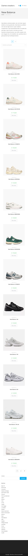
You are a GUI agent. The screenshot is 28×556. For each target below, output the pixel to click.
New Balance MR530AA (14, 179)
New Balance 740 (14, 319)
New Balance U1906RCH (14, 144)
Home (2, 14)
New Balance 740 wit (14, 424)
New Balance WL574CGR (14, 109)
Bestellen (14, 80)
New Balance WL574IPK (14, 74)
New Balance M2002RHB (14, 249)
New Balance (14, 72)
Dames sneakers (8, 5)
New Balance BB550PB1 (14, 459)
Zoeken (3, 476)
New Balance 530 (14, 389)
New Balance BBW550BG (14, 214)
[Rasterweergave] (12, 41)
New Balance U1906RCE (14, 284)
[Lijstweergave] (15, 41)
